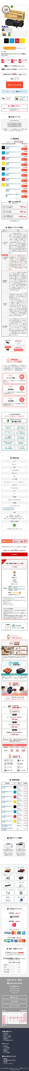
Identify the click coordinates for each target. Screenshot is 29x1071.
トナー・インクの (8, 447)
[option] (8, 848)
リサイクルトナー (19, 786)
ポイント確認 (6, 1052)
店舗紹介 (5, 1058)
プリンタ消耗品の (8, 437)
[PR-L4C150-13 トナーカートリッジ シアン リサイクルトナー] (7, 344)
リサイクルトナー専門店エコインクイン (19, 1069)
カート (25, 148)
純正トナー (19, 788)
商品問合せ (20, 91)
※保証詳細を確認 (18, 370)
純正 (18, 828)
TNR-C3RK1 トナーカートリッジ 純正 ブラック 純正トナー (16, 587)
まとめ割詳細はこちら (14, 220)
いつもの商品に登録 (9, 48)
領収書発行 (6, 1033)
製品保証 (5, 1038)
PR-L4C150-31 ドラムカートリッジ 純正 (7, 825)
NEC (2, 51)
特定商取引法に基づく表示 (9, 1060)
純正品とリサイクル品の (8, 442)
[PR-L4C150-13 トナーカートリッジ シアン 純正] (7, 350)
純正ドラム (19, 825)
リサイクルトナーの (8, 427)
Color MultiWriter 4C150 (14, 124)
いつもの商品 (6, 1047)
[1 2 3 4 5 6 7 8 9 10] (16, 78)
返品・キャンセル (7, 1035)
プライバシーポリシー (8, 1063)
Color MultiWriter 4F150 (14, 126)
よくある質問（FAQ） (8, 1040)
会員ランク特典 (7, 1037)
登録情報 (5, 1051)
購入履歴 (5, 1046)
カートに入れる (16, 85)
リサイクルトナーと (20, 432)
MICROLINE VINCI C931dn (20, 588)
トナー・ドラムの (21, 447)
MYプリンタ (6, 1049)
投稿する (16, 554)
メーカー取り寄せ (14, 470)
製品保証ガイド (14, 518)
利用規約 (5, 1061)
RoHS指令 (13, 528)
